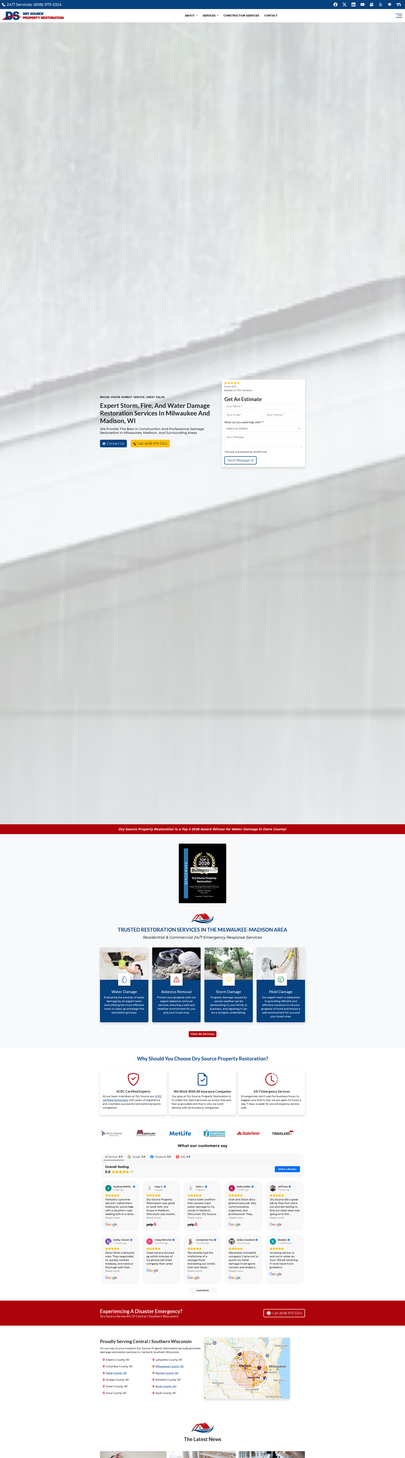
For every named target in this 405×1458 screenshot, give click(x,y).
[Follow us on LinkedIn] (353, 4)
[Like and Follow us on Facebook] (335, 4)
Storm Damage (228, 991)
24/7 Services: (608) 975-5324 (34, 4)
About (190, 15)
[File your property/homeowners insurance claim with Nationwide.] (148, 1133)
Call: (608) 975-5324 (152, 443)
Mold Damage (281, 991)
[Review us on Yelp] (380, 4)
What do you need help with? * (244, 422)
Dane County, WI (116, 1373)
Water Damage (124, 991)
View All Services (202, 1034)
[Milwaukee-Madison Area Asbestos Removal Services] (176, 963)
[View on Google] (108, 1188)
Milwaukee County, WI (169, 1366)
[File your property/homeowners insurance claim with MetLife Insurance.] (114, 1133)
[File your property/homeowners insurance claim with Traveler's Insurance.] (216, 1133)
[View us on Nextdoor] (398, 4)
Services (209, 15)
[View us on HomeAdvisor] (389, 4)
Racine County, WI (166, 1373)
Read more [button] (112, 1217)
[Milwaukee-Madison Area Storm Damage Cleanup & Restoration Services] (228, 963)
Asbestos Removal (176, 991)
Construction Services (241, 15)
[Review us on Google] (371, 4)
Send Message (239, 460)
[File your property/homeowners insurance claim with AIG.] (250, 1133)
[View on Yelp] (149, 1188)
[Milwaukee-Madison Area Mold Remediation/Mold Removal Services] (281, 963)
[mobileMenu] (399, 15)
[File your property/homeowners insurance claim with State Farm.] (182, 1133)
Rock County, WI (165, 1386)
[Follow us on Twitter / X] (344, 4)
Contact (271, 15)
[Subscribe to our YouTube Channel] (362, 4)
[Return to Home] (33, 15)
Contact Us (115, 443)
